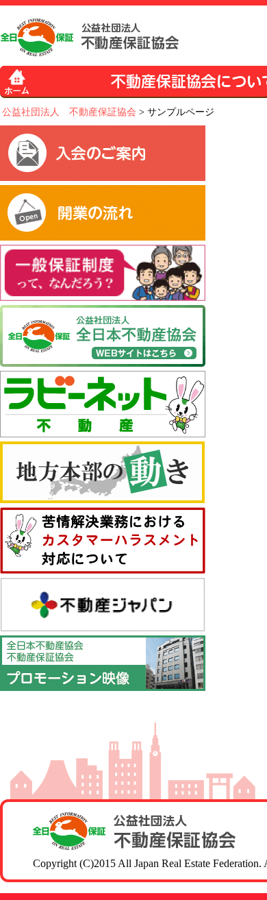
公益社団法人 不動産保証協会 (69, 112)
